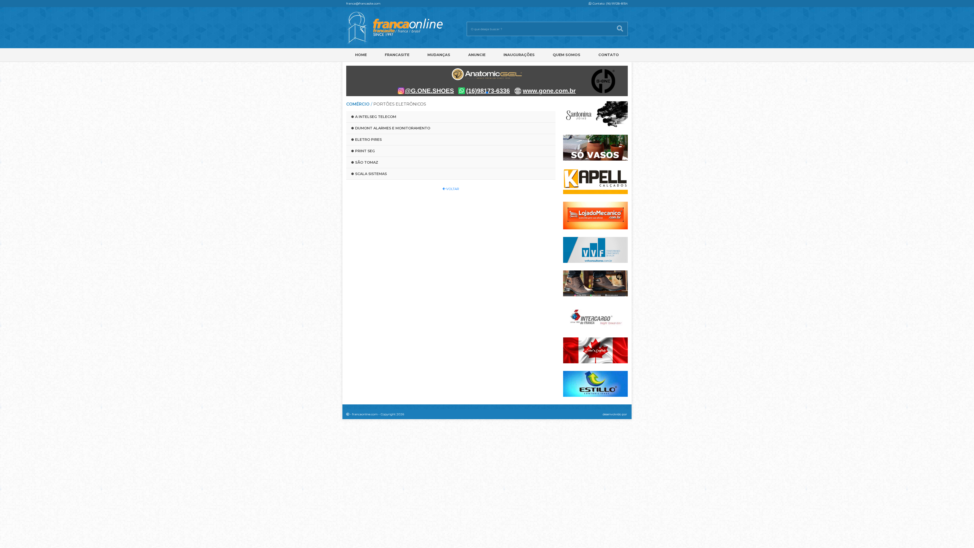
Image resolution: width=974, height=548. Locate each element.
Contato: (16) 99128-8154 (610, 3)
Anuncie (476, 55)
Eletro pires (368, 139)
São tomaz (366, 162)
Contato (608, 55)
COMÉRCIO (358, 104)
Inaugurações (519, 55)
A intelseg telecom (375, 116)
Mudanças (438, 55)
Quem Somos (566, 55)
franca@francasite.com (363, 3)
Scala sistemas (371, 174)
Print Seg (365, 151)
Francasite (397, 55)
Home (361, 55)
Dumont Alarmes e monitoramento (392, 128)
